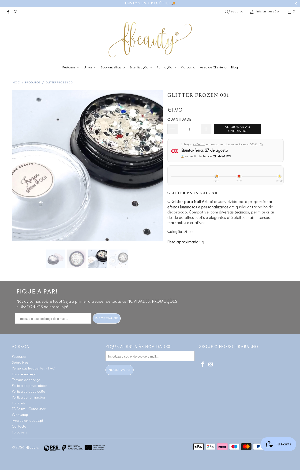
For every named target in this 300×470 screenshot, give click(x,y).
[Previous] (19, 166)
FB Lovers (19, 432)
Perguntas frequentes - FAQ (33, 368)
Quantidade (179, 119)
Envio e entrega (24, 374)
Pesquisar (19, 356)
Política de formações (28, 397)
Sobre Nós (20, 362)
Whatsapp (20, 415)
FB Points (18, 403)
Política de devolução (28, 391)
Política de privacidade (29, 386)
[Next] (154, 166)
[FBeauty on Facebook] (8, 11)
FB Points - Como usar (28, 409)
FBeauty (31, 447)
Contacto (19, 426)
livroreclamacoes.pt (27, 420)
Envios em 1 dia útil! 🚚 (150, 3)
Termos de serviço (26, 380)
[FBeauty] (150, 39)
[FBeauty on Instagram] (15, 11)
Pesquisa (236, 11)
